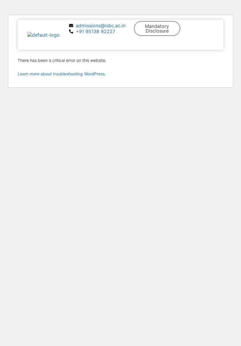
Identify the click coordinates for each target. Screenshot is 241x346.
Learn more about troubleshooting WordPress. (62, 73)
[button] (211, 43)
